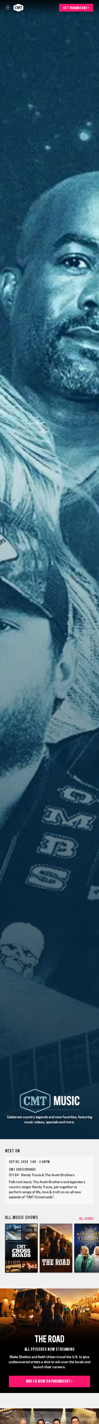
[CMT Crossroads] (21, 1248)
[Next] (96, 1248)
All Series (86, 1218)
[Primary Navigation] (8, 8)
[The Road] (56, 1248)
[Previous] (2, 1248)
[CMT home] (18, 8)
